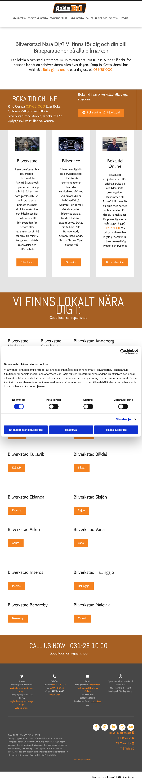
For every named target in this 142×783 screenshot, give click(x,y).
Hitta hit (124, 18)
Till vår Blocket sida (121, 732)
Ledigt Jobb (101, 18)
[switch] (54, 406)
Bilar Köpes (18, 18)
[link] (19, 19)
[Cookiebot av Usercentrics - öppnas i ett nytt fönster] (123, 351)
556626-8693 (58, 691)
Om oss (113, 18)
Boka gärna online (56, 69)
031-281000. (103, 69)
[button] (101, 113)
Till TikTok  (127, 748)
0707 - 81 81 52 (57, 688)
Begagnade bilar (58, 18)
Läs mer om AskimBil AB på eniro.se (113, 777)
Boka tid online (21, 708)
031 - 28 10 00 (58, 684)
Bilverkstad (76, 18)
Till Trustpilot (125, 743)
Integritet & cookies (82, 759)
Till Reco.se (126, 738)
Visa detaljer (123, 419)
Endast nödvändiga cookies (26, 429)
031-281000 (35, 106)
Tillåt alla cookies (116, 429)
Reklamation (54, 694)
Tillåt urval (71, 429)
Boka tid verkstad (37, 18)
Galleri (90, 18)
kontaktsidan (94, 684)
